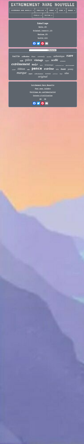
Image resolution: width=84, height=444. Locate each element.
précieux (55, 74)
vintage (38, 60)
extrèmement (62, 61)
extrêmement (20, 64)
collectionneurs (38, 74)
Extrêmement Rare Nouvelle (42, 85)
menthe (49, 56)
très (57, 69)
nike (67, 73)
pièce (28, 60)
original (42, 76)
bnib (21, 61)
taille (16, 56)
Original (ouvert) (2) (42, 31)
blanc (33, 56)
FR (45, 99)
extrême (49, 68)
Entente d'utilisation (42, 96)
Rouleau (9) (43, 34)
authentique (58, 56)
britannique (49, 65)
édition (21, 68)
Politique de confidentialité (43, 92)
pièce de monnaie (70, 65)
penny (70, 69)
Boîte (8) (43, 27)
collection (25, 56)
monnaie (48, 74)
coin (28, 69)
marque (22, 73)
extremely (41, 56)
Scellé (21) (43, 38)
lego (61, 74)
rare (69, 55)
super (47, 61)
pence (37, 68)
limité (63, 69)
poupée (14, 69)
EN (40, 99)
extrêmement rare (59, 65)
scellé (54, 60)
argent (30, 74)
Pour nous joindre (43, 89)
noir (35, 64)
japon (41, 65)
